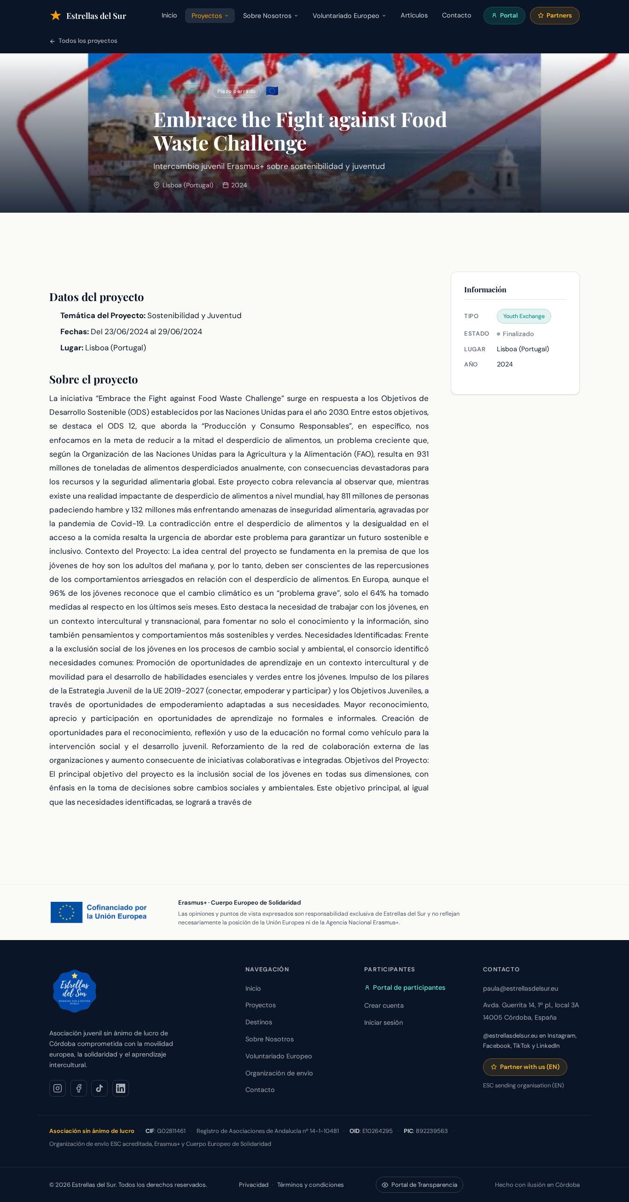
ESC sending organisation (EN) (523, 1085)
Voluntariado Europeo (346, 16)
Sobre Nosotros (267, 16)
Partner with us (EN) (529, 1067)
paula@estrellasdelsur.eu (520, 988)
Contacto (457, 15)
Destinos (258, 1022)
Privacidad (253, 1185)
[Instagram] (57, 1088)
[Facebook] (78, 1088)
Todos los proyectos (87, 41)
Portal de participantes (409, 987)
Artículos (414, 15)
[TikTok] (99, 1088)
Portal (509, 15)
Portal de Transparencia (424, 1185)
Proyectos (207, 16)
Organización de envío (279, 1073)
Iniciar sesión (383, 1022)
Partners (559, 15)
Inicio (169, 15)
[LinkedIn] (120, 1088)
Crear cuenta (384, 1005)
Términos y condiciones (310, 1185)
